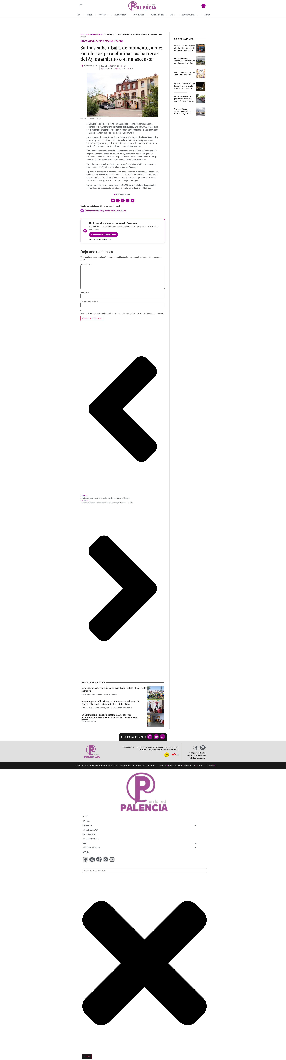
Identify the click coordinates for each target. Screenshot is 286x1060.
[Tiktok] (99, 859)
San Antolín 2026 (121, 15)
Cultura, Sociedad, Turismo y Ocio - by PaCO (102, 708)
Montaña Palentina (96, 41)
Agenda (207, 15)
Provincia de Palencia (91, 34)
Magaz (129, 194)
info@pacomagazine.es (198, 758)
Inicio (78, 15)
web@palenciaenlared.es (197, 753)
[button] (113, 200)
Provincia (102, 15)
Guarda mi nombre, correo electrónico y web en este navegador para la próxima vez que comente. (122, 313)
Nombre (84, 293)
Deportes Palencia (188, 15)
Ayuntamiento (121, 194)
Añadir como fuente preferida (103, 234)
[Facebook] (196, 747)
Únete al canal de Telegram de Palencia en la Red (105, 210)
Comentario (86, 264)
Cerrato (100, 34)
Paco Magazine (139, 15)
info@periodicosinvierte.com (196, 755)
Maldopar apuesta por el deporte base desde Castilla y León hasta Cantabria (114, 689)
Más (171, 15)
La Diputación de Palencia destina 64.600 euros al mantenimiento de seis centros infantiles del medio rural (110, 716)
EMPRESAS (86, 694)
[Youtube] (112, 859)
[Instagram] (105, 859)
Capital (89, 15)
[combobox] (144, 870)
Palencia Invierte (157, 15)
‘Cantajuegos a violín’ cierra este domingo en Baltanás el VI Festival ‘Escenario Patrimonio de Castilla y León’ (111, 702)
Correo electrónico (89, 301)
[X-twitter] (203, 747)
